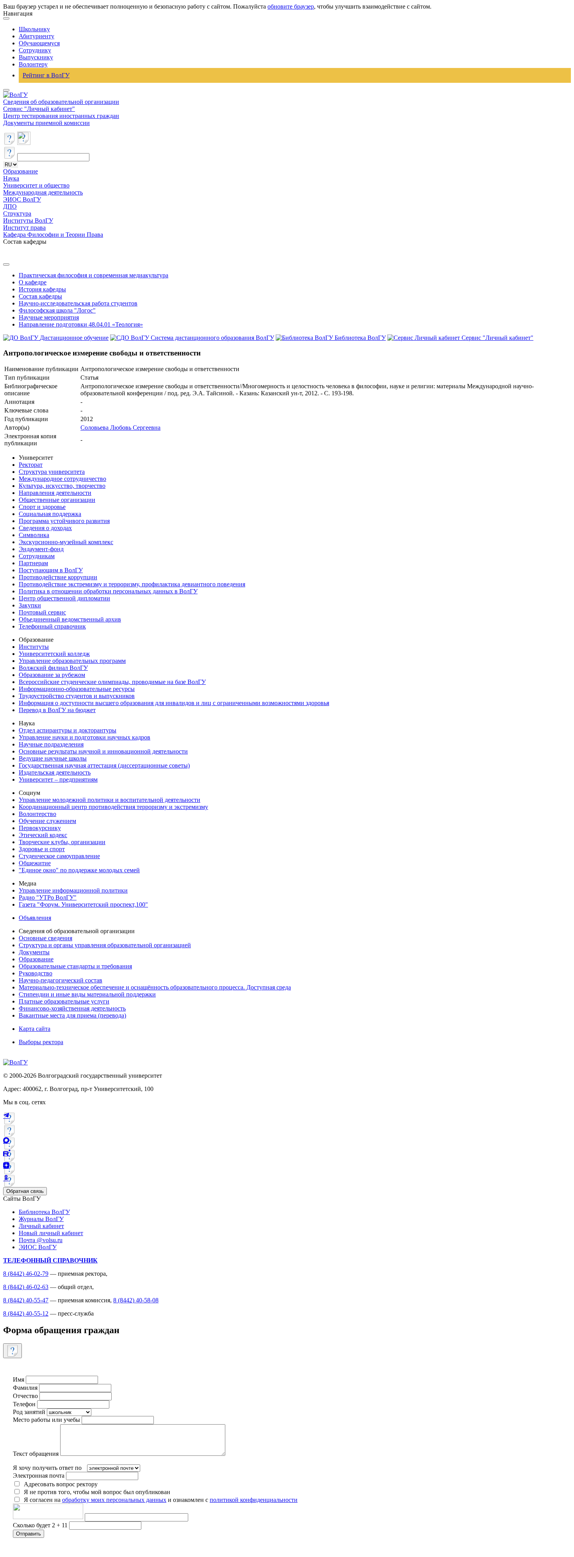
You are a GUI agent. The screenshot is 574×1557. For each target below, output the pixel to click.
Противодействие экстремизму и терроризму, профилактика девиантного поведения (132, 584)
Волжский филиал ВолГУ (53, 667)
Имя (18, 1379)
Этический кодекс (43, 835)
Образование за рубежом (52, 674)
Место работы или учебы (46, 1419)
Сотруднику (35, 50)
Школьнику (34, 29)
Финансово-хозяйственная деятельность (72, 1008)
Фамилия (25, 1387)
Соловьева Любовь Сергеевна (120, 427)
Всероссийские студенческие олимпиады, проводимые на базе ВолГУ (112, 682)
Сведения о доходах (45, 528)
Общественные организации (57, 499)
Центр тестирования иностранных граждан (61, 115)
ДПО (10, 206)
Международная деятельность (43, 192)
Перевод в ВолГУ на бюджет (57, 710)
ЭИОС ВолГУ (22, 199)
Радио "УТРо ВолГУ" (48, 897)
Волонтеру (33, 64)
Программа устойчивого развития (64, 521)
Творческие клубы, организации (62, 842)
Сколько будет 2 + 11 (41, 1525)
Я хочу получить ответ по (47, 1467)
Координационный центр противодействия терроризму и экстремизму (113, 806)
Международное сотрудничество (62, 478)
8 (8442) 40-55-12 (25, 1313)
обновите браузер (290, 6)
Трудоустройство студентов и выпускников (77, 696)
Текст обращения (36, 1453)
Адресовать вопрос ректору (59, 1484)
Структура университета (52, 471)
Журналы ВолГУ (41, 1219)
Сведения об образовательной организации (61, 101)
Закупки (30, 605)
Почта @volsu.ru (40, 1240)
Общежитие (35, 863)
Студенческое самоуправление (59, 856)
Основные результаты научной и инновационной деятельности (103, 751)
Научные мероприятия (49, 317)
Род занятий (29, 1412)
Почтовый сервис (42, 612)
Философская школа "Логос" (57, 310)
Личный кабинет (41, 1226)
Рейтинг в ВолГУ (46, 75)
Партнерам (33, 563)
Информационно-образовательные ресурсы (77, 689)
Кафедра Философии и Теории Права (53, 234)
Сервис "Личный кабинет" (39, 108)
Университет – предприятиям (58, 779)
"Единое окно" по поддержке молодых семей (79, 870)
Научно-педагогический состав (60, 980)
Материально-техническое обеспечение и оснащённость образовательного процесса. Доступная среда (155, 987)
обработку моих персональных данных (114, 1499)
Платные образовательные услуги (64, 1001)
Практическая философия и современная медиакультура (93, 275)
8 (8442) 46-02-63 (25, 1287)
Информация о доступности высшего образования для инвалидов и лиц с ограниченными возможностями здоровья (174, 703)
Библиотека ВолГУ (44, 1212)
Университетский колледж (54, 653)
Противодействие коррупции (58, 577)
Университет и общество (36, 185)
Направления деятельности (55, 492)
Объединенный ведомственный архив (70, 619)
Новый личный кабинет (51, 1233)
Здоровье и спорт (42, 849)
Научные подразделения (51, 744)
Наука (11, 178)
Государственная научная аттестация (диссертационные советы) (104, 765)
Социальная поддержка (50, 514)
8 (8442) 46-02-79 (25, 1273)
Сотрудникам (37, 556)
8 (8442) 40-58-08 (136, 1300)
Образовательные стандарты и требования (75, 966)
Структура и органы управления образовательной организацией (105, 945)
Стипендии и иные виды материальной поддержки (87, 994)
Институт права (24, 227)
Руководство (35, 973)
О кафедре (32, 282)
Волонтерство (37, 814)
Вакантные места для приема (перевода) (72, 1015)
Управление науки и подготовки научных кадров (84, 737)
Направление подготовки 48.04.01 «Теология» (81, 324)
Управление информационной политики (73, 890)
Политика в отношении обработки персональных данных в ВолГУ (108, 591)
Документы (34, 952)
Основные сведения (45, 938)
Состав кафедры (40, 296)
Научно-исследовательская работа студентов (78, 303)
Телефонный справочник (52, 626)
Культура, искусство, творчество (62, 485)
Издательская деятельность (55, 772)
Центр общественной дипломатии (64, 598)
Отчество (25, 1396)
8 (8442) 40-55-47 (25, 1300)
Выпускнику (36, 57)
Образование (20, 171)
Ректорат (31, 464)
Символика (34, 535)
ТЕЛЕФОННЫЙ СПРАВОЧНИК (50, 1260)
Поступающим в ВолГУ (51, 570)
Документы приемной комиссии (46, 123)
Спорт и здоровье (42, 507)
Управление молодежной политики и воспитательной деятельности (109, 799)
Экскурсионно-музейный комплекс (66, 542)
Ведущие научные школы (53, 758)
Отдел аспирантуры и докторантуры (67, 730)
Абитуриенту (36, 36)
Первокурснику (40, 828)
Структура (17, 213)
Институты (34, 646)
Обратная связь (25, 1191)
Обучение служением (47, 821)
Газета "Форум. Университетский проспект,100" (83, 904)
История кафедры (42, 289)
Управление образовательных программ (72, 660)
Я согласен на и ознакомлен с (161, 1499)
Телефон (24, 1404)
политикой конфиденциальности (254, 1499)
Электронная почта (38, 1475)
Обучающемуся (39, 43)
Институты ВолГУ (28, 220)
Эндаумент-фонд (41, 549)
